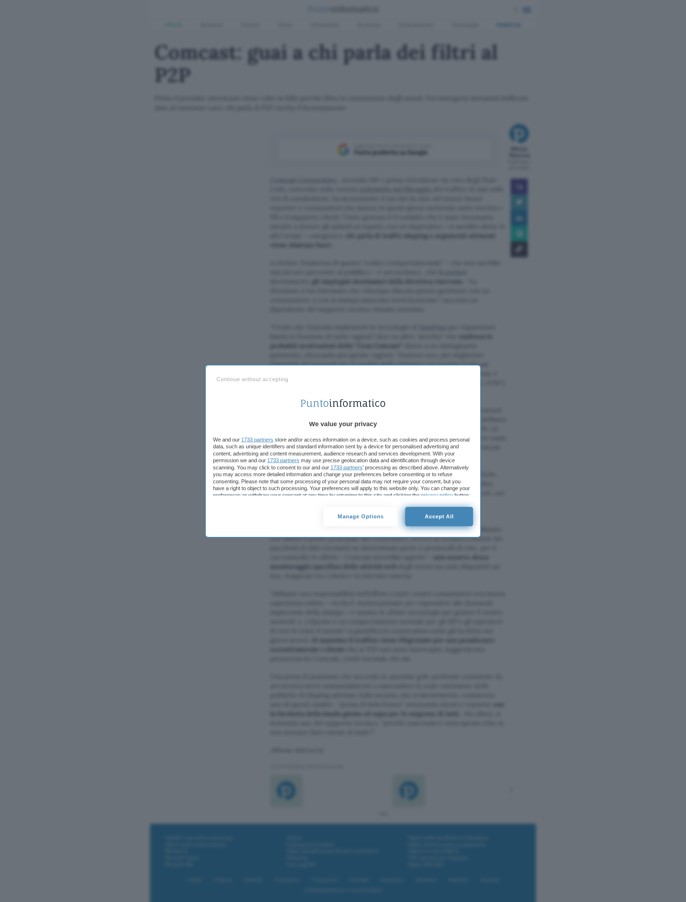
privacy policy (437, 495)
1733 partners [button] (257, 440)
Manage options (361, 516)
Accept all (439, 516)
